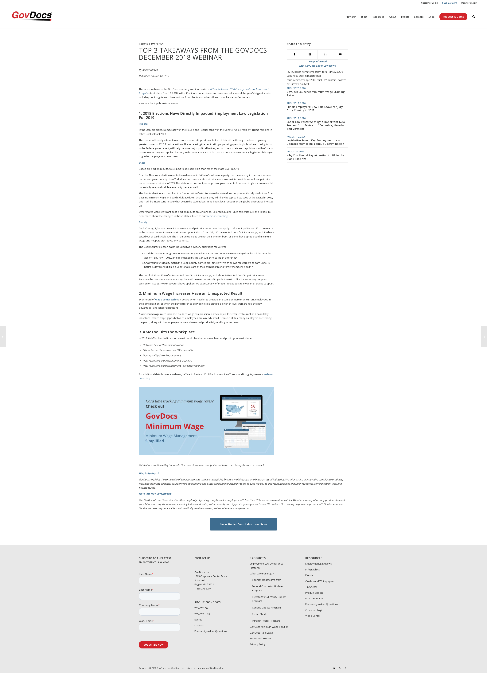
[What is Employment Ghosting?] (484, 336)
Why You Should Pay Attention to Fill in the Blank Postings (315, 157)
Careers (199, 625)
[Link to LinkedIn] (334, 668)
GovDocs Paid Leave (262, 632)
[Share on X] (309, 54)
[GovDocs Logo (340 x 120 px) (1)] (41, 17)
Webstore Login (469, 2)
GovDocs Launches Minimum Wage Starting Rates (316, 93)
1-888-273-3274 (202, 588)
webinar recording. (217, 216)
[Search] (473, 17)
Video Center (312, 615)
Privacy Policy (257, 644)
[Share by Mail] (340, 54)
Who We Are (201, 608)
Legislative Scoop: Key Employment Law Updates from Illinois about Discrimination (315, 142)
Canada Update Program (266, 607)
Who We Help (202, 614)
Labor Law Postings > (262, 573)
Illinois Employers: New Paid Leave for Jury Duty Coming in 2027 (315, 108)
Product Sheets (314, 592)
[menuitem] (429, 3)
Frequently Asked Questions (210, 631)
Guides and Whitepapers (319, 581)
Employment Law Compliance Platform (266, 565)
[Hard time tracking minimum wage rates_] (206, 454)
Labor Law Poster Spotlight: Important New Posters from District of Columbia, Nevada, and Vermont (316, 125)
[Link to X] (339, 668)
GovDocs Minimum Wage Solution (269, 626)
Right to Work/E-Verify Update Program (269, 599)
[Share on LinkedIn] (325, 54)
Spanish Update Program (266, 579)
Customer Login (429, 2)
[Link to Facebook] (345, 668)
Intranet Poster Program (266, 620)
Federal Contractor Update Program (267, 588)
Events (198, 619)
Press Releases (314, 598)
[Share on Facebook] (294, 54)
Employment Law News (318, 563)
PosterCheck (259, 614)
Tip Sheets (311, 587)
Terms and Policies (260, 638)
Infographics (312, 569)
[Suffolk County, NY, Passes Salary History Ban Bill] (3, 336)
